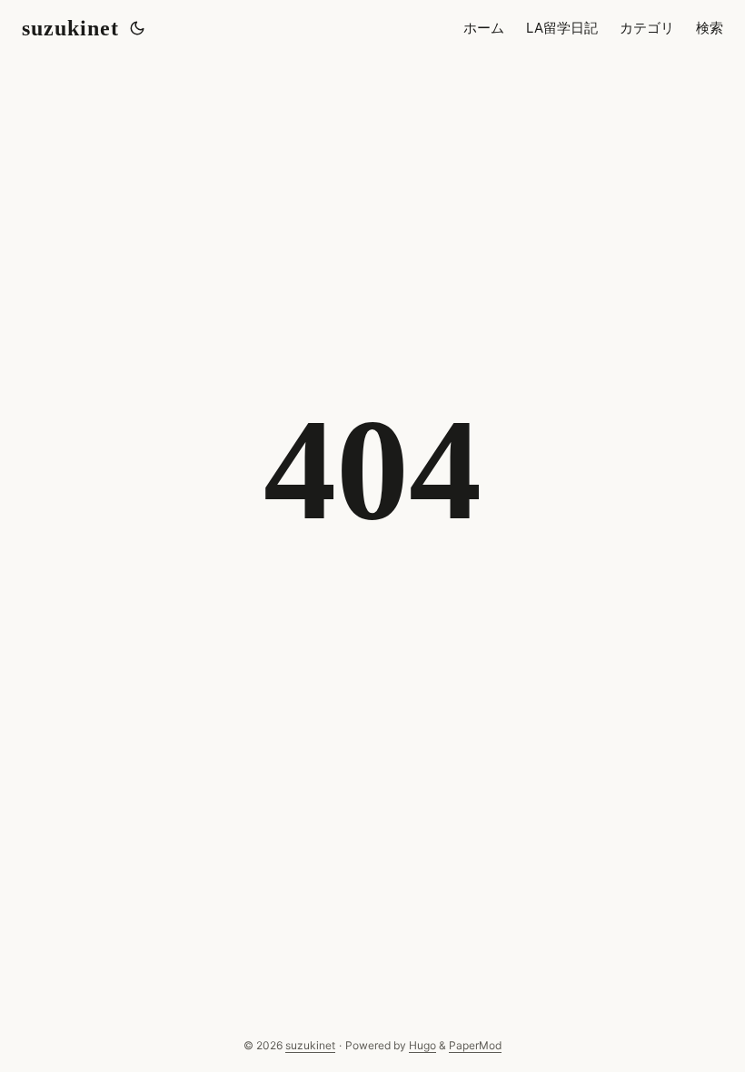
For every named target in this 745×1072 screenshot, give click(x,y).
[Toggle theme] (137, 28)
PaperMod (475, 1045)
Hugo (422, 1045)
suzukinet (70, 28)
